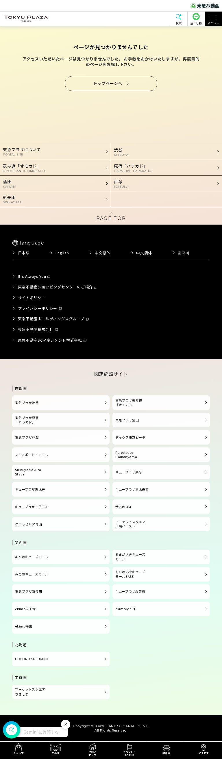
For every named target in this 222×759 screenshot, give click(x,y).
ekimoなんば (125, 608)
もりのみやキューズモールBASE (130, 574)
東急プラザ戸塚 (26, 437)
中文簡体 (144, 253)
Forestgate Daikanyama (126, 454)
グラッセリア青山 (28, 524)
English (62, 253)
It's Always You (32, 276)
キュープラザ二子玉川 (31, 506)
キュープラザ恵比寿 (30, 489)
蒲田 (9, 183)
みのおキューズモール (31, 574)
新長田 (12, 199)
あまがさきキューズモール (130, 556)
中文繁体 (102, 253)
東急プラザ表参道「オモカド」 (128, 402)
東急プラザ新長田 (28, 591)
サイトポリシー (31, 297)
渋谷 (121, 152)
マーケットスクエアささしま (30, 691)
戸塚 (121, 183)
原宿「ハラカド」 (132, 168)
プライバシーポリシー (37, 308)
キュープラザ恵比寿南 (132, 489)
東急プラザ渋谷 (26, 402)
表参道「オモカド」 (24, 168)
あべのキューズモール (31, 556)
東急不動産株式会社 (35, 329)
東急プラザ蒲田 (127, 420)
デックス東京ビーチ (130, 437)
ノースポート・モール (31, 454)
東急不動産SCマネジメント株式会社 (50, 340)
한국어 (184, 253)
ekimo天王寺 (25, 608)
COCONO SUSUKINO (32, 658)
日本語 (23, 253)
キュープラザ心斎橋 (130, 591)
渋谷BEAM (123, 506)
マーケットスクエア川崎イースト (130, 524)
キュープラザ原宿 (128, 472)
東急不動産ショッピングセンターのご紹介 (55, 287)
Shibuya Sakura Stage (28, 472)
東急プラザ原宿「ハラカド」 (26, 420)
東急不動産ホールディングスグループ (51, 318)
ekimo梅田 (23, 626)
